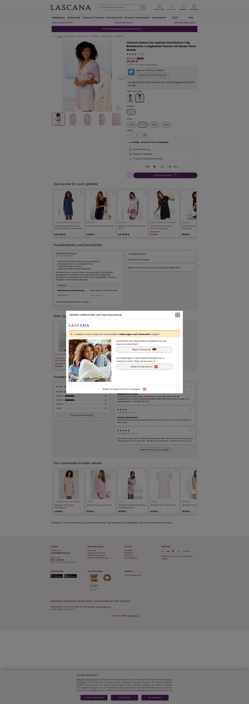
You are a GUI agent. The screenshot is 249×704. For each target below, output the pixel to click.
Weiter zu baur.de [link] (141, 349)
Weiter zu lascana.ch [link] (141, 367)
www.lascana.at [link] (122, 389)
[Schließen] (178, 315)
